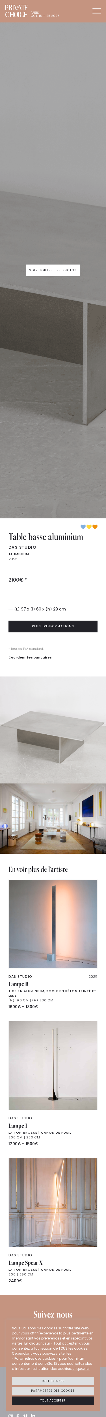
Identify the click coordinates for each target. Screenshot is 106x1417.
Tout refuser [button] (53, 1381)
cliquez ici (81, 1368)
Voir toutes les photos (53, 270)
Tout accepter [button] (53, 1400)
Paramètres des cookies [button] (53, 1391)
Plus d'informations (53, 626)
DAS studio (22, 547)
